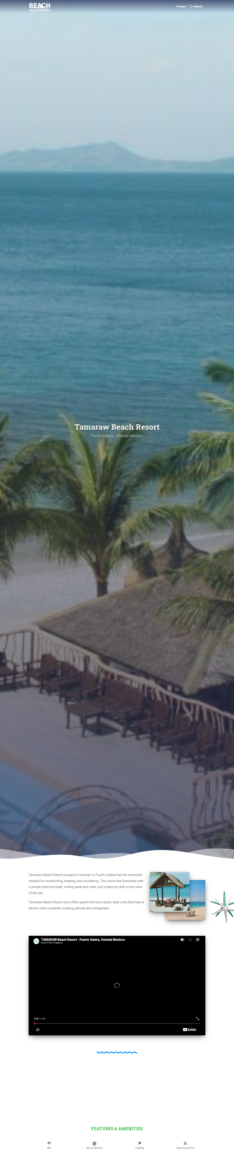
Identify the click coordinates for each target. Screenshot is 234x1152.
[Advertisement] (117, 1087)
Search (198, 6)
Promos (181, 6)
